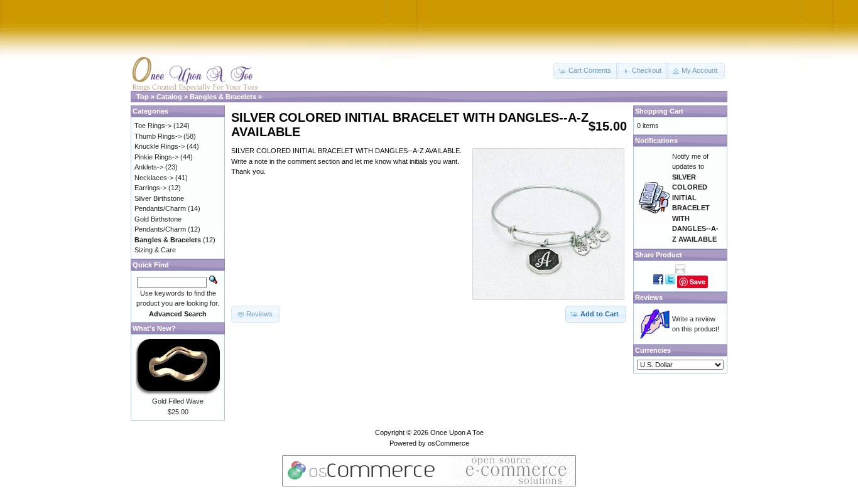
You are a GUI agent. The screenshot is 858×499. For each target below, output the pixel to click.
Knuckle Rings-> (159, 146)
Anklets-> (148, 167)
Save (697, 281)
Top (142, 96)
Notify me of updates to (695, 198)
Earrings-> (150, 187)
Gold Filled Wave (178, 401)
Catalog (169, 96)
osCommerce (448, 443)
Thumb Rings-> (158, 136)
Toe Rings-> (152, 125)
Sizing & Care (155, 250)
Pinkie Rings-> (156, 157)
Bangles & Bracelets (223, 96)
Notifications (656, 140)
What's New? (154, 328)
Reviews (649, 297)
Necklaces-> (153, 177)
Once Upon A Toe (457, 432)
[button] (586, 71)
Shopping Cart (659, 111)
